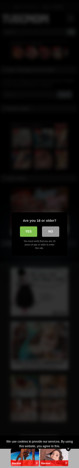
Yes (28, 231)
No (50, 231)
